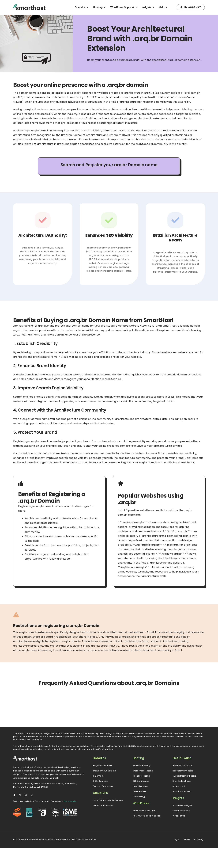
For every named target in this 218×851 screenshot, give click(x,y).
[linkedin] (32, 795)
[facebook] (14, 795)
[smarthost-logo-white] (25, 757)
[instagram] (26, 795)
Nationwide (70, 801)
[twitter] (20, 795)
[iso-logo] (30, 809)
